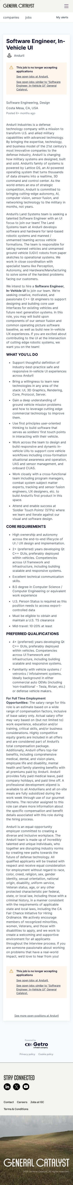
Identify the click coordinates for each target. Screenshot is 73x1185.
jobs (28, 17)
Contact (9, 1102)
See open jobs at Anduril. (32, 76)
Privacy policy (27, 1054)
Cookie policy (45, 1054)
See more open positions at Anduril (36, 1015)
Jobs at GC (37, 1102)
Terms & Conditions (16, 1109)
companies (11, 17)
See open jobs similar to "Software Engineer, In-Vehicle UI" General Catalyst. (38, 85)
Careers (22, 1102)
